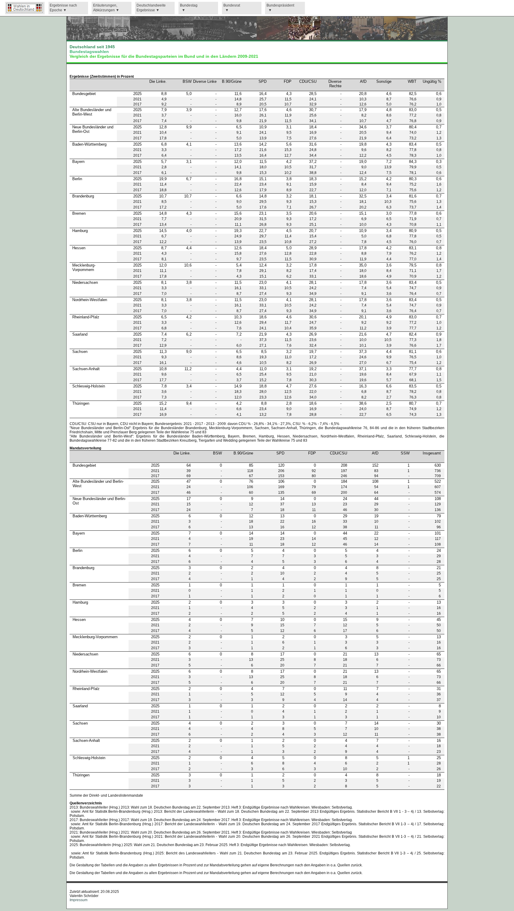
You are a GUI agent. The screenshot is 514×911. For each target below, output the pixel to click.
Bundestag (189, 5)
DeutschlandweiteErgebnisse (151, 8)
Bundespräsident (280, 5)
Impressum (78, 900)
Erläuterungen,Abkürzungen (105, 8)
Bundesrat (231, 5)
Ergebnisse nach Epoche (63, 8)
